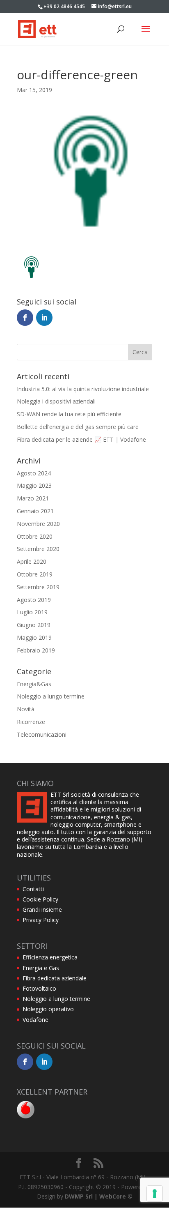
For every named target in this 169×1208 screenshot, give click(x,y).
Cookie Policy (40, 899)
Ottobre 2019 (35, 574)
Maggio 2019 (34, 637)
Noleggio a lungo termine (50, 696)
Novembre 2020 (38, 524)
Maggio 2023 (34, 485)
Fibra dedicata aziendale (55, 978)
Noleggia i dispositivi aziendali (56, 401)
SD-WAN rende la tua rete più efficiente (69, 414)
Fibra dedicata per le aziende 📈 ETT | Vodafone (81, 439)
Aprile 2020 (31, 561)
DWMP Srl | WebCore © (98, 1196)
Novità (25, 709)
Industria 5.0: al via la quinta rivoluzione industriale (83, 389)
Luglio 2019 (32, 612)
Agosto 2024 (34, 473)
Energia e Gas (41, 968)
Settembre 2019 (38, 587)
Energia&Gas (34, 684)
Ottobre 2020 (35, 536)
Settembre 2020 (38, 549)
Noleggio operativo (48, 1009)
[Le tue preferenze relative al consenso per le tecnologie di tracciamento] (154, 1193)
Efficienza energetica (50, 957)
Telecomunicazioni (41, 734)
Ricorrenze (31, 722)
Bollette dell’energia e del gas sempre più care (78, 427)
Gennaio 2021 (35, 511)
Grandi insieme (42, 909)
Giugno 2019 (33, 625)
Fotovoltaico (39, 988)
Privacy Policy (41, 920)
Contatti (33, 889)
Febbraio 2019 (36, 650)
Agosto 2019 (34, 600)
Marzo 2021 (33, 498)
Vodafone (35, 1020)
